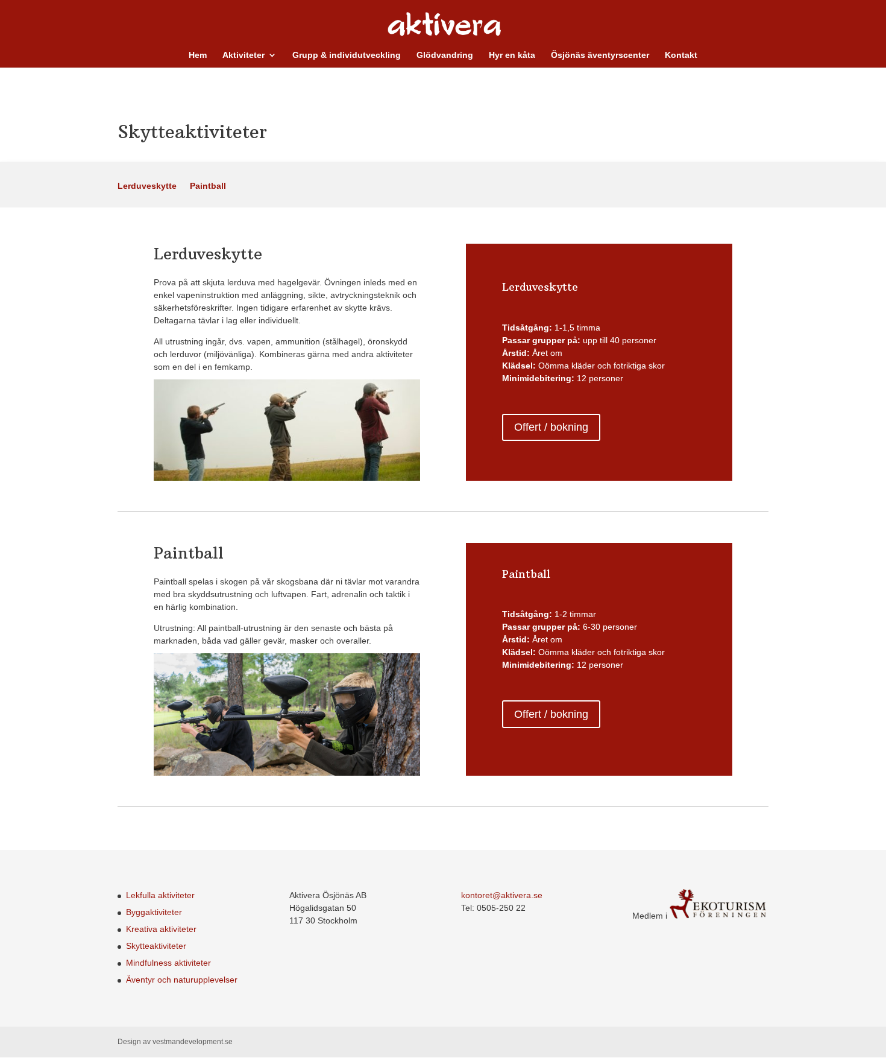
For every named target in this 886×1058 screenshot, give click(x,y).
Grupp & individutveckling (346, 55)
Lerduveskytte (147, 186)
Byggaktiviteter (154, 912)
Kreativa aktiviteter (161, 929)
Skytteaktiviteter (156, 946)
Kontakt (681, 55)
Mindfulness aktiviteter (168, 963)
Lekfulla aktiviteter (160, 895)
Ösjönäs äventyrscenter (600, 55)
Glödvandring (444, 55)
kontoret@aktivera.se (501, 895)
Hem (198, 55)
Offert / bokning (551, 427)
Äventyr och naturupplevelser (181, 979)
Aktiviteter (243, 55)
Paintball (208, 186)
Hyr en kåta (512, 55)
